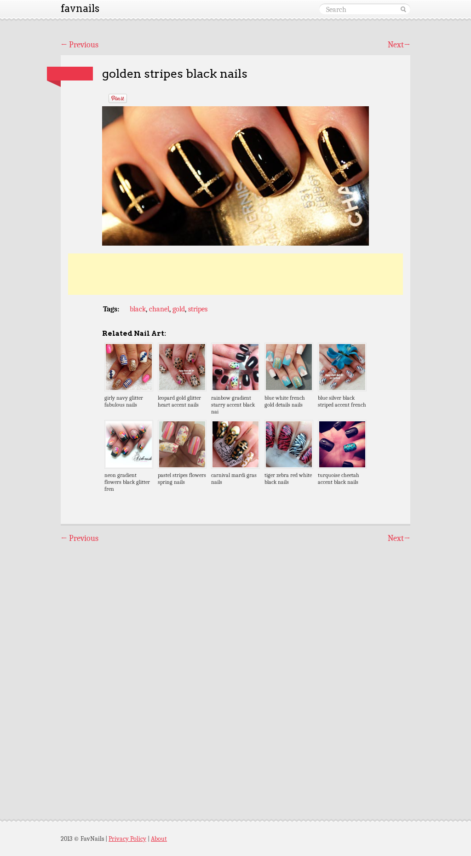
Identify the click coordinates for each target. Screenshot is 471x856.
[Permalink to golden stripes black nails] (70, 73)
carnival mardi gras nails (234, 478)
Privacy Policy (127, 839)
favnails (80, 8)
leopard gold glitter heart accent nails (179, 401)
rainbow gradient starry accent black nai (233, 405)
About (159, 839)
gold (178, 309)
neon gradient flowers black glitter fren (127, 482)
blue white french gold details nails (284, 401)
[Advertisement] (235, 274)
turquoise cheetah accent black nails (338, 478)
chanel (159, 309)
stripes (197, 309)
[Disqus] (235, 673)
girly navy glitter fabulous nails (123, 401)
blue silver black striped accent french (342, 401)
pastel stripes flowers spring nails (182, 478)
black (138, 309)
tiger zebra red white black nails (288, 478)
